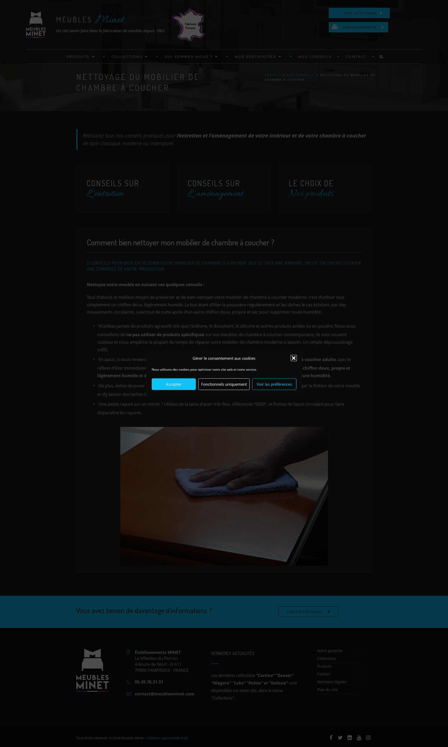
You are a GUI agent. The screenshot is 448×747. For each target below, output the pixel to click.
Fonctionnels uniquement (224, 384)
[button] (293, 358)
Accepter (173, 384)
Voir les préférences (274, 384)
